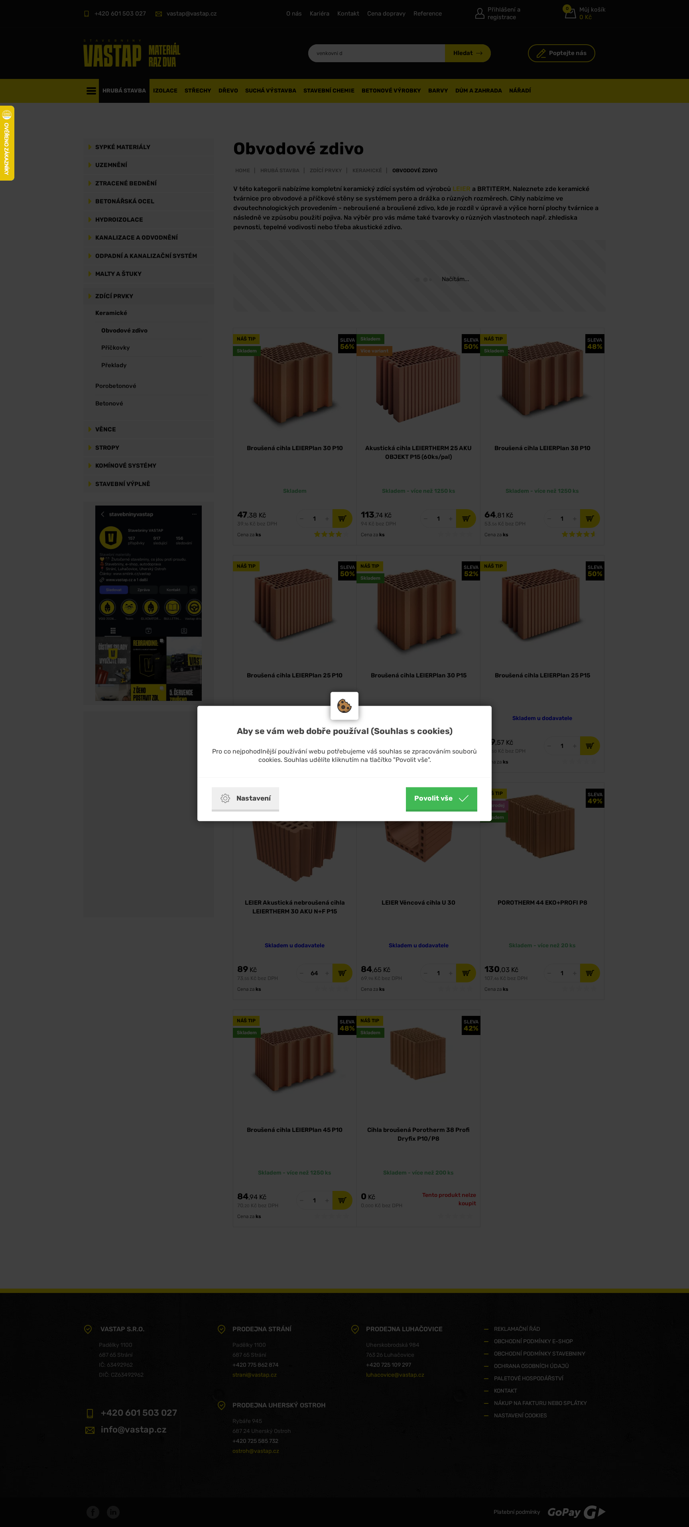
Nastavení (253, 798)
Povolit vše (433, 798)
